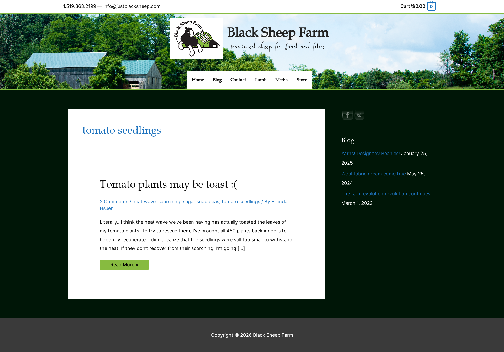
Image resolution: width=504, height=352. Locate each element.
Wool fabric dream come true (373, 173)
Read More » (124, 266)
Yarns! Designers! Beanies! (370, 153)
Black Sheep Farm (278, 32)
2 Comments (114, 201)
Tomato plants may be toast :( (168, 184)
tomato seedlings (241, 201)
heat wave (144, 201)
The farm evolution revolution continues (385, 193)
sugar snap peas (201, 201)
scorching (169, 201)
